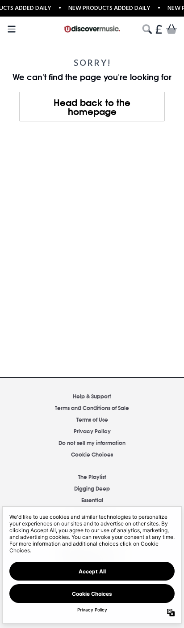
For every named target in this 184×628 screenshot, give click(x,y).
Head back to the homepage (92, 106)
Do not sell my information (92, 442)
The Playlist (92, 476)
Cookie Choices (92, 454)
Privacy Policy (92, 431)
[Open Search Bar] (146, 29)
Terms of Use (92, 419)
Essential (92, 500)
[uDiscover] (92, 29)
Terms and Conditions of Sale (92, 407)
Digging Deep (92, 488)
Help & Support (92, 396)
